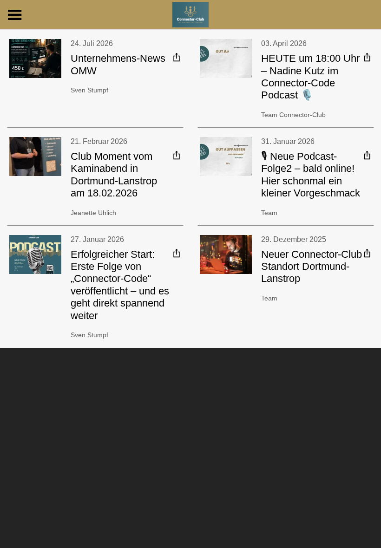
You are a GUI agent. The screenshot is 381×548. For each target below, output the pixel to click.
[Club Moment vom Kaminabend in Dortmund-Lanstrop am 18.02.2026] (35, 156)
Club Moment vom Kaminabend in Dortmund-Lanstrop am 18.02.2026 (114, 174)
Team (269, 212)
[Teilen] (176, 57)
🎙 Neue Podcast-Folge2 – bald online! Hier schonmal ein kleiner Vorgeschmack (310, 174)
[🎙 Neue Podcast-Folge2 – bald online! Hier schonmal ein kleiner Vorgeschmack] (226, 156)
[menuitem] (176, 57)
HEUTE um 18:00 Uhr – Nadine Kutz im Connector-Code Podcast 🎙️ (310, 76)
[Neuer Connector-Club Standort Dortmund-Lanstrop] (226, 254)
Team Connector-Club (293, 114)
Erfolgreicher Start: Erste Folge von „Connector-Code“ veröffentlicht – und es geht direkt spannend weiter (120, 284)
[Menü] (15, 15)
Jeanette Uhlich (93, 212)
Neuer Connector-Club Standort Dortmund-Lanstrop (311, 266)
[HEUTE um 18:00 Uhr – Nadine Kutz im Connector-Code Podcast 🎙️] (226, 58)
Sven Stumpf (89, 90)
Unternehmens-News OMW (118, 64)
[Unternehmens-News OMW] (35, 58)
